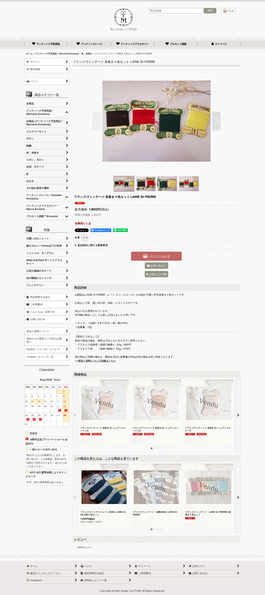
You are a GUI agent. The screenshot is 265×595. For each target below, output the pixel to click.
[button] (96, 121)
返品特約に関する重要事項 (93, 245)
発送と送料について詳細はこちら (97, 360)
